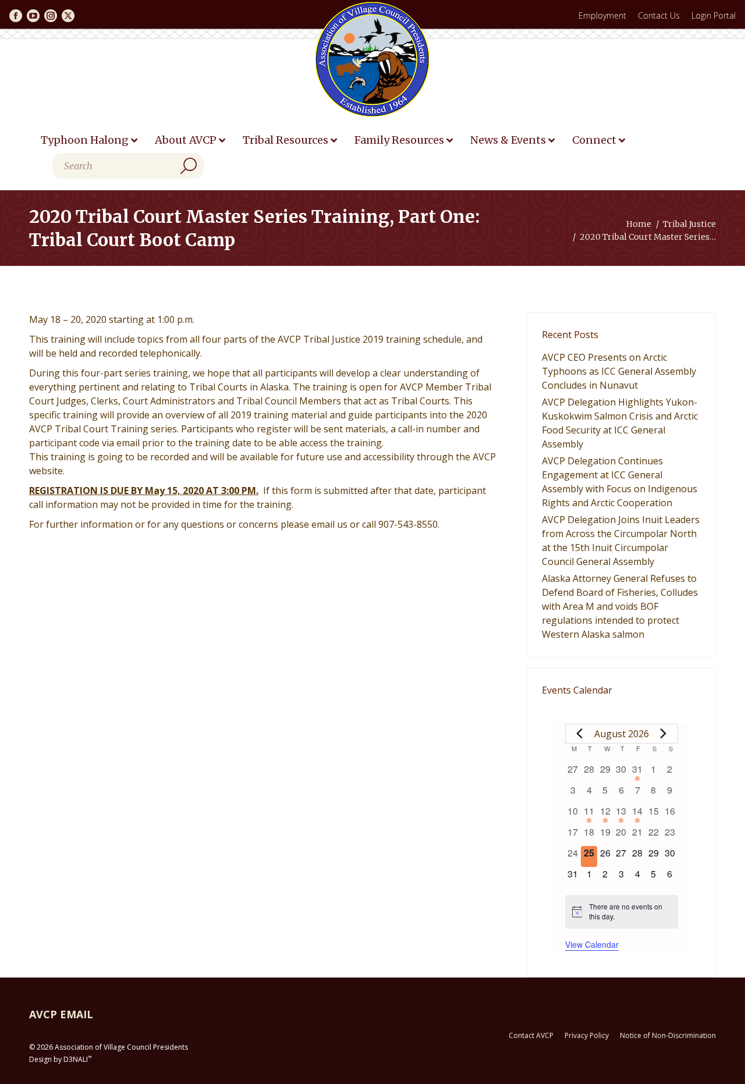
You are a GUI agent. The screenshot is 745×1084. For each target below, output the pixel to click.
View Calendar (592, 944)
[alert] (621, 911)
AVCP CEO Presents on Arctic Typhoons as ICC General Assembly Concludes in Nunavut (619, 371)
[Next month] (663, 734)
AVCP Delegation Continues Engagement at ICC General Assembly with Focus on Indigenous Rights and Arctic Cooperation (619, 481)
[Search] (188, 166)
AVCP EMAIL (61, 1014)
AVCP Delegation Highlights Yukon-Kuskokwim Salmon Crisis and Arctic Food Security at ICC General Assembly (620, 423)
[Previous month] (580, 734)
